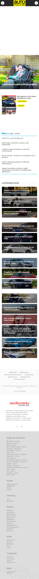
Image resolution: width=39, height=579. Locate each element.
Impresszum (13, 372)
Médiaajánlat (24, 372)
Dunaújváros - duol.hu (13, 450)
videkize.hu (10, 529)
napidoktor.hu (11, 519)
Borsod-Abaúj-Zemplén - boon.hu (17, 447)
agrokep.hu (10, 501)
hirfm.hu (9, 573)
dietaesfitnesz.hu (12, 525)
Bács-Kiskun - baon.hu (13, 441)
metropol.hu (10, 544)
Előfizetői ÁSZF (25, 377)
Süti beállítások (19, 379)
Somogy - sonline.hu (13, 465)
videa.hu (9, 560)
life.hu (8, 545)
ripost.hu (9, 542)
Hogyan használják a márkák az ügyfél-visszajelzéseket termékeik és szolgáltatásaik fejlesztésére (16, 170)
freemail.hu (10, 557)
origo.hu (9, 489)
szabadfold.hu (11, 486)
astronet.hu (10, 510)
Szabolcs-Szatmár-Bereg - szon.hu (17, 467)
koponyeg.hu (10, 558)
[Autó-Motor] (19, 3)
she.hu (9, 547)
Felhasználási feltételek (13, 374)
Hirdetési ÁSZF (12, 377)
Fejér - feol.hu (11, 452)
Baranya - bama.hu (12, 443)
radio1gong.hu (11, 572)
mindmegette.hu (11, 521)
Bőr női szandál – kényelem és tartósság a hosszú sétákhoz (18, 156)
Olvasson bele (22, 101)
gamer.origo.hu (11, 516)
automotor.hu (11, 512)
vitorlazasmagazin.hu (13, 527)
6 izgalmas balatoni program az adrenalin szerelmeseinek (16, 150)
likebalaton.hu (11, 517)
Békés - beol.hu (11, 445)
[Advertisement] (19, 27)
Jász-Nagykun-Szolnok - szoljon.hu (17, 460)
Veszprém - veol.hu (12, 473)
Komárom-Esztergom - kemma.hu (17, 461)
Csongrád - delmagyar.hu (14, 448)
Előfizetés (21, 105)
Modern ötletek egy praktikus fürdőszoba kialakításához (15, 163)
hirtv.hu (9, 488)
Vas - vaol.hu (10, 471)
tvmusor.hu (10, 530)
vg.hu (8, 499)
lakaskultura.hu (11, 514)
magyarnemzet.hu (12, 484)
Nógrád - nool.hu (12, 463)
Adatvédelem (29, 374)
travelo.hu (10, 523)
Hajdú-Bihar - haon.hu (13, 456)
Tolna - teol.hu (11, 469)
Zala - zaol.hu (11, 474)
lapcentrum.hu (11, 562)
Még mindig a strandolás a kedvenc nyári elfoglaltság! (15, 143)
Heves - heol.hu (11, 458)
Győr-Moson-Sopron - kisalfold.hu (17, 454)
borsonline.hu (11, 540)
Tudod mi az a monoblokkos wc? (12, 138)
